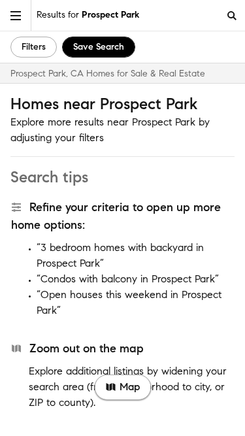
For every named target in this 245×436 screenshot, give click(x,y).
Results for (88, 14)
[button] (15, 15)
